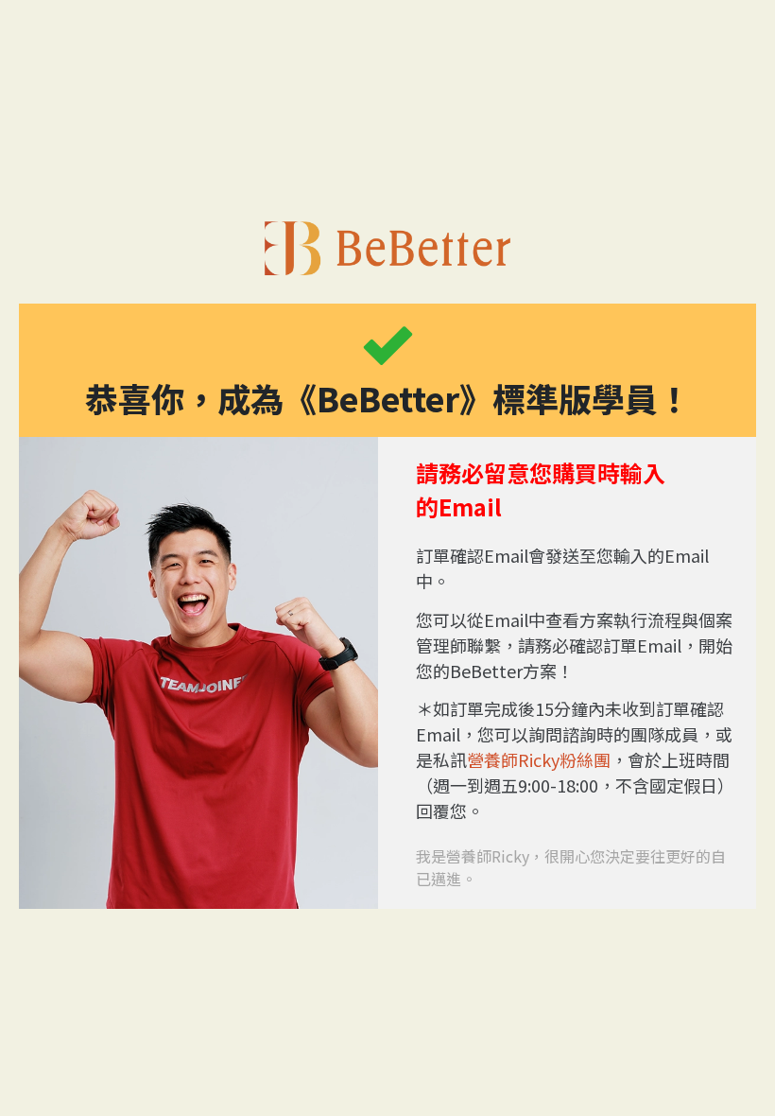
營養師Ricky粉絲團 (539, 759)
